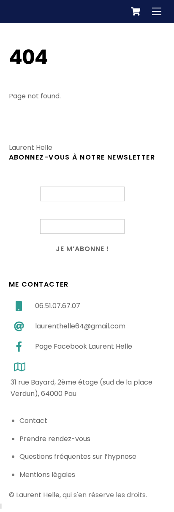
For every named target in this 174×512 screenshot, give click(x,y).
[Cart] (135, 11)
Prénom (82, 182)
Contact (33, 420)
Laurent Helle (38, 495)
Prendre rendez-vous (54, 439)
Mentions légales (47, 474)
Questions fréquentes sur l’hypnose (77, 456)
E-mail (82, 214)
